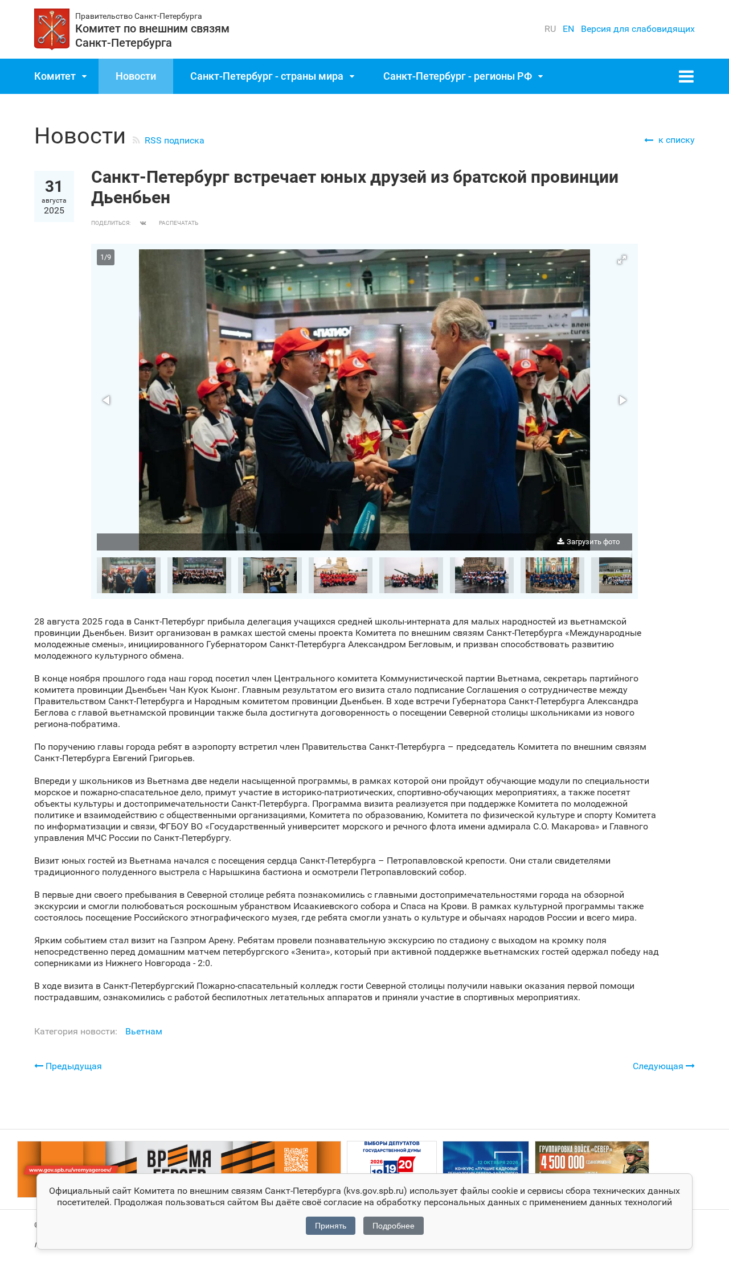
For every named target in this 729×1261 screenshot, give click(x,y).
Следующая (659, 1066)
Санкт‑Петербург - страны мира (266, 76)
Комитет (55, 76)
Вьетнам (143, 1031)
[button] (622, 259)
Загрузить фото (593, 541)
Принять (330, 1225)
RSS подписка (174, 140)
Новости (136, 76)
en (568, 28)
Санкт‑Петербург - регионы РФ (457, 76)
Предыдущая (72, 1066)
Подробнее (393, 1225)
